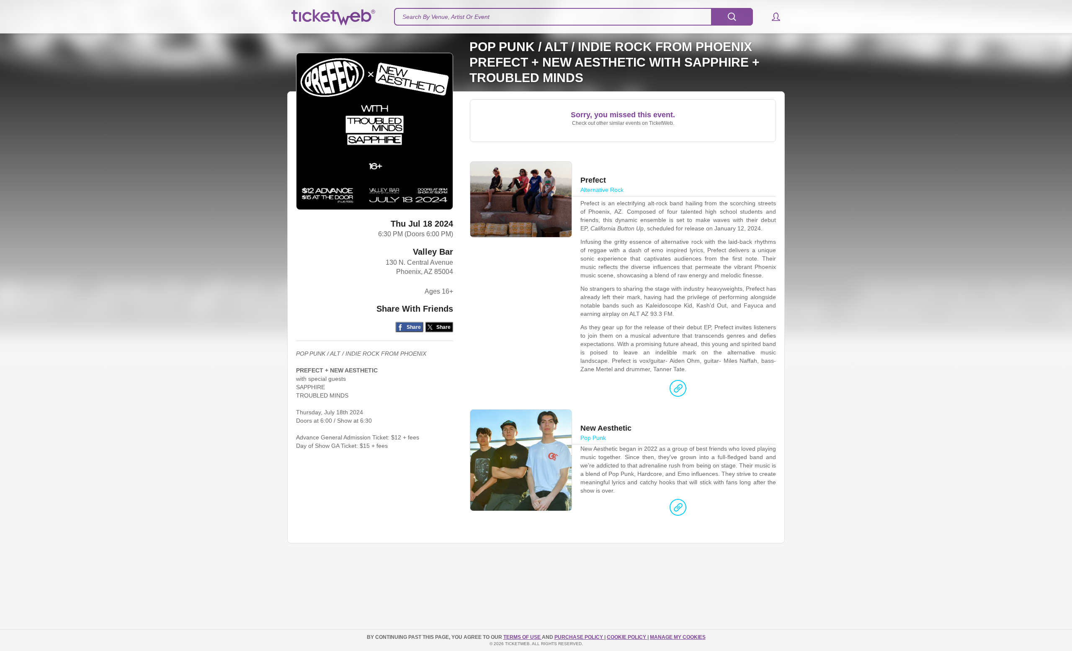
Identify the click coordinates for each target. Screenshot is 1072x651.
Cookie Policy (627, 637)
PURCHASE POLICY (579, 637)
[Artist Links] (678, 390)
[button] (772, 16)
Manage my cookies (678, 637)
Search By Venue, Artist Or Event (446, 16)
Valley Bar (433, 251)
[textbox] (573, 17)
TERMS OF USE (522, 637)
